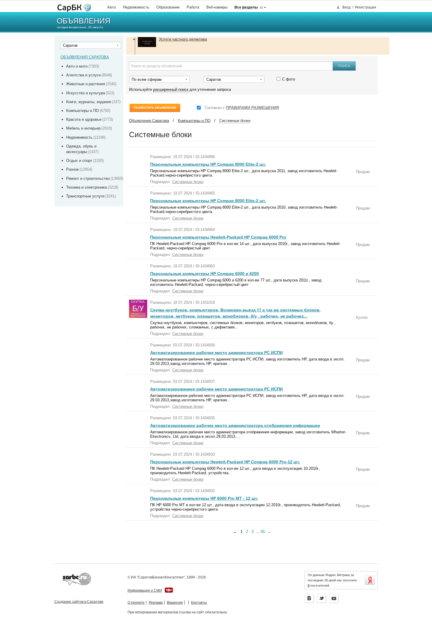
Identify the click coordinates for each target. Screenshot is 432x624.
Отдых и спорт (79, 160)
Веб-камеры (216, 7)
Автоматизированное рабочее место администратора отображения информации (235, 425)
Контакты (199, 602)
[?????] (73, 8)
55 (263, 531)
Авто (111, 7)
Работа (193, 7)
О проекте (136, 602)
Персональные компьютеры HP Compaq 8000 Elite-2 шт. (208, 164)
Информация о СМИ (145, 590)
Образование (168, 7)
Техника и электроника (86, 187)
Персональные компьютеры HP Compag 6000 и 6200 (204, 273)
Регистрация (365, 7)
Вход (346, 7)
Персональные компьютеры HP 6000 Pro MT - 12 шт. (204, 498)
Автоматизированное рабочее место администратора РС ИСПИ (216, 352)
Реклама (156, 602)
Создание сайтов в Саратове (78, 602)
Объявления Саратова (149, 120)
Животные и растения (85, 84)
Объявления (83, 20)
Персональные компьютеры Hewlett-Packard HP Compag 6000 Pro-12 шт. (225, 461)
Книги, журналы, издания (88, 102)
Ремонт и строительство (88, 178)
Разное (72, 169)
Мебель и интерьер (83, 128)
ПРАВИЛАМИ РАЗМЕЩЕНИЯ (252, 107)
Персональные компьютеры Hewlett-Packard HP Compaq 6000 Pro (218, 237)
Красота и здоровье (83, 119)
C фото (288, 79)
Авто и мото (77, 66)
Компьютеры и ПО (82, 110)
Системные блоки (234, 120)
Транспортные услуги (85, 196)
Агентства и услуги (83, 75)
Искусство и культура (85, 93)
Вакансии (175, 602)
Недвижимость (136, 7)
